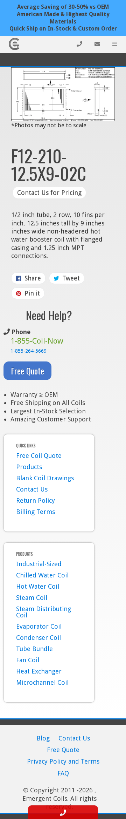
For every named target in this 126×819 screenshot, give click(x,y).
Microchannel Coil (42, 682)
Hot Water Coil (37, 586)
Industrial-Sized (39, 564)
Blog (43, 738)
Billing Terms (35, 511)
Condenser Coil (38, 637)
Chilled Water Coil (42, 575)
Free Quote (27, 370)
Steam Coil (31, 597)
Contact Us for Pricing (49, 192)
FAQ (63, 773)
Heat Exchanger (39, 671)
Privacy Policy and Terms (63, 761)
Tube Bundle (34, 648)
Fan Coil (27, 660)
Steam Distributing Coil (43, 612)
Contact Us (32, 489)
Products (29, 467)
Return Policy (35, 500)
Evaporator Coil (39, 626)
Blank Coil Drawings (45, 478)
